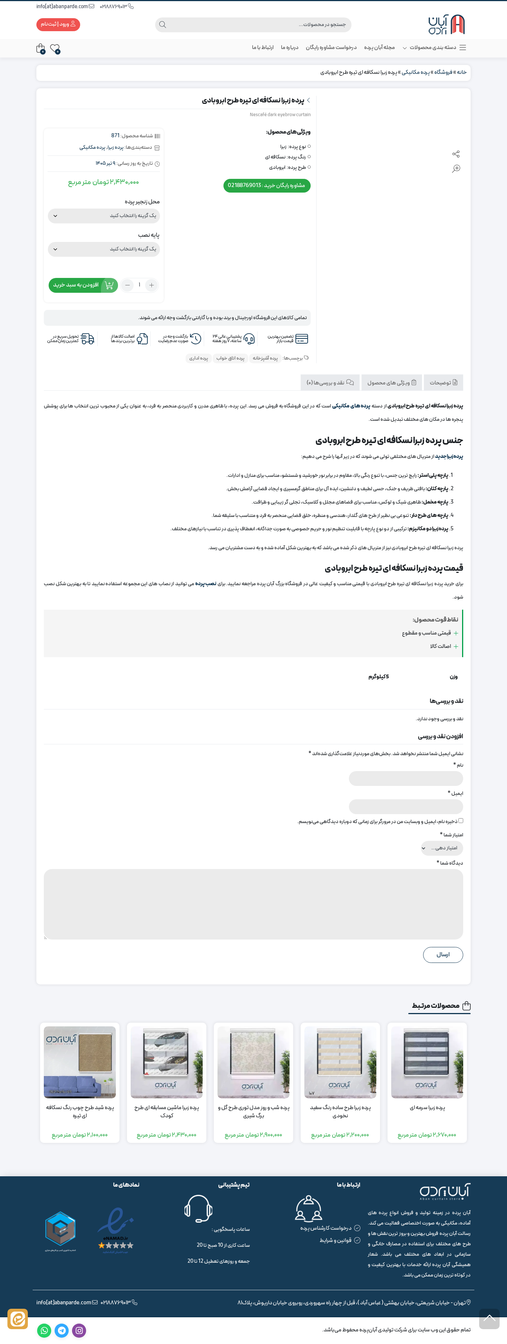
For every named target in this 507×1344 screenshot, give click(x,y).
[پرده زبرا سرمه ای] (427, 1062)
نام (458, 765)
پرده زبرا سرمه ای (427, 1108)
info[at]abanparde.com (62, 7)
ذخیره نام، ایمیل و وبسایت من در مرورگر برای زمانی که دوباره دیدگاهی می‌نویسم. (377, 822)
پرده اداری (198, 358)
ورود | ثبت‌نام (55, 24)
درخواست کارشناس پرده (325, 1228)
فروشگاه (443, 72)
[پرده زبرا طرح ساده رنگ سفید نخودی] (340, 1062)
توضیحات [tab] (441, 383)
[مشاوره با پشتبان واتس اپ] (17, 1319)
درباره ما (289, 47)
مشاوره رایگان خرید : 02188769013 (266, 185)
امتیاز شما (451, 835)
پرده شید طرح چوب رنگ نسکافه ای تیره (80, 1112)
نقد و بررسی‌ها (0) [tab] (326, 383)
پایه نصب (149, 235)
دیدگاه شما (449, 863)
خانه (462, 72)
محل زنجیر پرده (142, 202)
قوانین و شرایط (335, 1240)
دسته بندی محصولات (432, 47)
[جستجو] (162, 24)
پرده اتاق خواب (230, 358)
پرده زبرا (116, 147)
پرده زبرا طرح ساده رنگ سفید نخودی (340, 1112)
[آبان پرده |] (441, 24)
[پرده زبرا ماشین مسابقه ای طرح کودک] (167, 1062)
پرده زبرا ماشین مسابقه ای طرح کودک (166, 1112)
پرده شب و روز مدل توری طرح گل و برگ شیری (254, 1112)
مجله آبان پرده (379, 47)
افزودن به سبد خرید (75, 285)
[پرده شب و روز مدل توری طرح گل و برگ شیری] (253, 1062)
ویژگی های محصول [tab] (388, 383)
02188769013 (114, 7)
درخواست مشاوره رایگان (331, 47)
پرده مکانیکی (416, 72)
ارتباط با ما (263, 47)
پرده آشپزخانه (265, 358)
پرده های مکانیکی (351, 406)
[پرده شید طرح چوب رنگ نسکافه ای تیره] (80, 1062)
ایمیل (455, 793)
